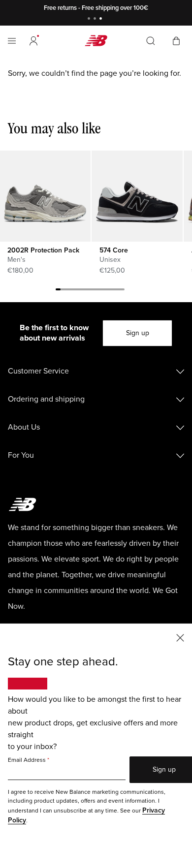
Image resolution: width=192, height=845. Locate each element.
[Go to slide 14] (122, 290)
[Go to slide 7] (87, 290)
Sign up (137, 333)
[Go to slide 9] (97, 290)
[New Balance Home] (96, 40)
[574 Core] (137, 196)
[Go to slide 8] (92, 290)
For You (21, 455)
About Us (24, 427)
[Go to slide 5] (77, 290)
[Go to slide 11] (107, 290)
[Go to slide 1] (90, 19)
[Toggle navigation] (12, 41)
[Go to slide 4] (72, 290)
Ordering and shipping (46, 399)
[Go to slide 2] (96, 19)
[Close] (180, 637)
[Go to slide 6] (82, 290)
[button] (33, 41)
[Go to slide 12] (112, 290)
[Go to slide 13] (117, 290)
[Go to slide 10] (102, 290)
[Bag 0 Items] (176, 40)
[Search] (151, 41)
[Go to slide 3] (102, 19)
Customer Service (38, 371)
